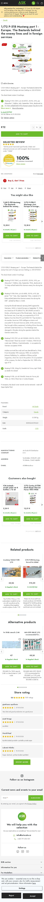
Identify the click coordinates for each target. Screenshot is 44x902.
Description (7, 258)
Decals (36, 412)
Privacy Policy (31, 804)
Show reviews (20, 164)
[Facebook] (17, 851)
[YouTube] (27, 851)
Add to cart (22, 134)
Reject (11, 895)
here (34, 883)
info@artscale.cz (24, 835)
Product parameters (22, 258)
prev (1, 579)
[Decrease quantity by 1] (33, 127)
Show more (22, 762)
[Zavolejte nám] (33, 3)
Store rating (22, 692)
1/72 (36, 428)
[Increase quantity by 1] (40, 127)
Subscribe (35, 798)
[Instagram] (22, 851)
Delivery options (9, 118)
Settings (22, 888)
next (42, 579)
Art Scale (40, 174)
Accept (32, 896)
